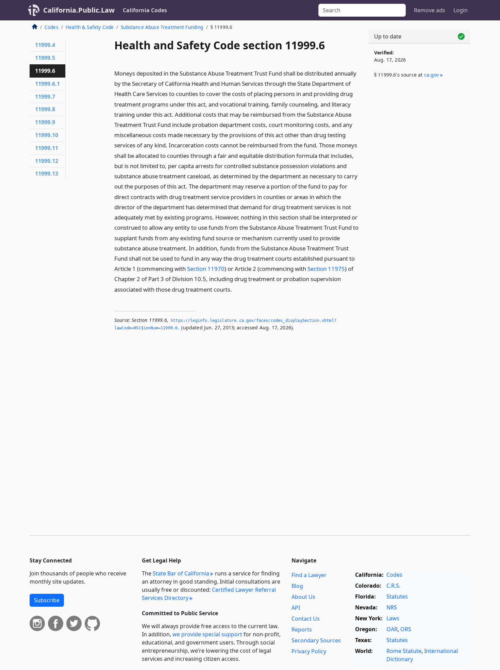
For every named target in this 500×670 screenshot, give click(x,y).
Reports (301, 629)
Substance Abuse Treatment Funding (162, 27)
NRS (391, 607)
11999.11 (46, 148)
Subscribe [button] (47, 600)
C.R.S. (393, 585)
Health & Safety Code (90, 27)
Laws (392, 618)
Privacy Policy (308, 651)
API (295, 607)
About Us (303, 597)
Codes (52, 27)
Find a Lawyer (309, 575)
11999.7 (45, 96)
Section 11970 (205, 269)
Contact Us (305, 618)
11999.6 (45, 71)
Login (460, 10)
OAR (392, 629)
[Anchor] (235, 289)
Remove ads (429, 10)
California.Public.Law (79, 10)
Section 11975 (326, 269)
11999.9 (45, 122)
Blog (297, 586)
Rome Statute (403, 651)
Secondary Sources (316, 640)
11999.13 (46, 173)
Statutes (397, 596)
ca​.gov (431, 74)
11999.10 (46, 135)
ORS (405, 629)
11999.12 (46, 161)
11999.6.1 (47, 83)
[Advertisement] (419, 196)
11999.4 (45, 45)
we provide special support (207, 634)
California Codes (145, 10)
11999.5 (45, 58)
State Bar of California (181, 573)
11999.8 (45, 109)
